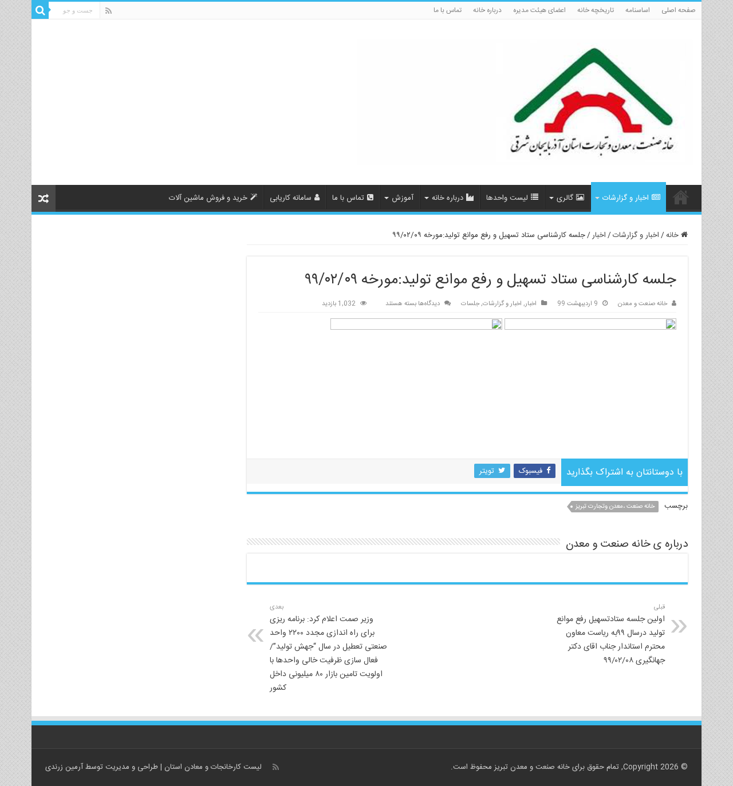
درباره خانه (487, 10)
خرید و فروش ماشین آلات (208, 198)
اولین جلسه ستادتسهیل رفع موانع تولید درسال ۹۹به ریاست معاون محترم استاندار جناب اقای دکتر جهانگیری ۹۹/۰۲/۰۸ (611, 634)
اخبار (599, 235)
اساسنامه (637, 10)
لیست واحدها (507, 198)
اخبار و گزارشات (625, 198)
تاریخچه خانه (595, 10)
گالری (565, 198)
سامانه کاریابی (291, 198)
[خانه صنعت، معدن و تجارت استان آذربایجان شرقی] (524, 103)
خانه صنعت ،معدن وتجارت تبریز (615, 506)
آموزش (402, 198)
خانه (673, 235)
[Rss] (108, 11)
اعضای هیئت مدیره (539, 10)
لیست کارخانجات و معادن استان (213, 767)
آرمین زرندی (64, 767)
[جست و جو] (40, 10)
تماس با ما (448, 10)
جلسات (470, 303)
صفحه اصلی (678, 10)
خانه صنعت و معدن (642, 303)
